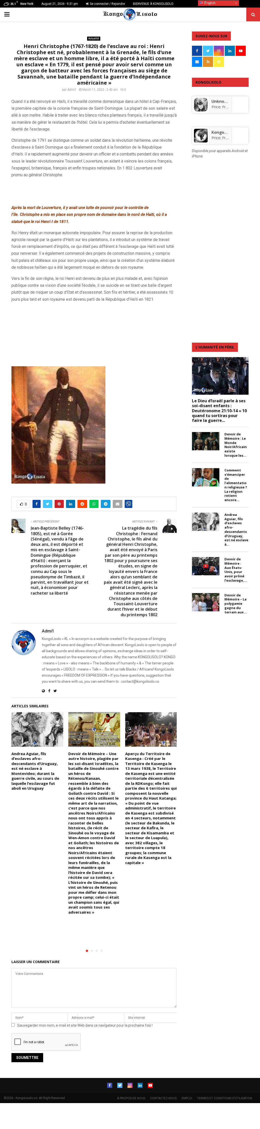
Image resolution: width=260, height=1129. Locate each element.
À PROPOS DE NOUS (131, 1098)
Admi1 (71, 89)
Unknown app (225, 101)
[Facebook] (109, 1085)
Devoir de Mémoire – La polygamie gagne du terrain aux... (235, 603)
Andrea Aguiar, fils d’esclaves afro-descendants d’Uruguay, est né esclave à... (236, 529)
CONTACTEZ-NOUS (163, 1098)
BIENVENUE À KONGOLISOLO (153, 4)
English (209, 3)
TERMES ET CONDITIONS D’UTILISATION (224, 1098)
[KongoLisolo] (201, 141)
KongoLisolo (223, 132)
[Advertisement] (70, 190)
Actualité (93, 38)
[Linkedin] (140, 1085)
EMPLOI (187, 1098)
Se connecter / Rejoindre (107, 4)
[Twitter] (119, 1085)
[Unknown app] (201, 110)
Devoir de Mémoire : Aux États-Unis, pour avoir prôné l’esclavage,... (235, 570)
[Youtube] (150, 1085)
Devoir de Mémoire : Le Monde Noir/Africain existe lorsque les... (235, 445)
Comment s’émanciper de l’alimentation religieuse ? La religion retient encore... (235, 485)
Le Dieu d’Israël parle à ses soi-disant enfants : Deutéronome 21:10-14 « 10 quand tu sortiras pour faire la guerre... (219, 410)
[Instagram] (130, 1085)
